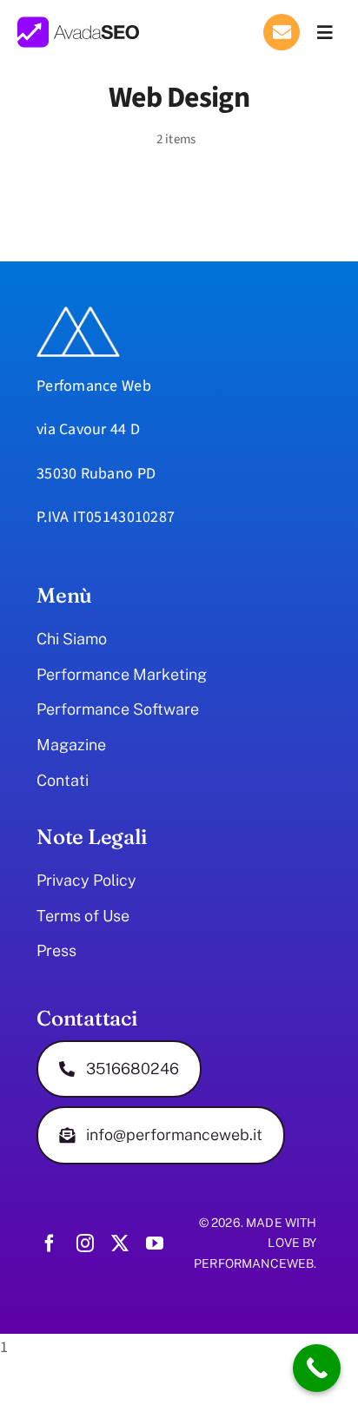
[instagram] (85, 1243)
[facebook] (49, 1243)
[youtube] (154, 1243)
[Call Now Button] (317, 1368)
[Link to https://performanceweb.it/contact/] (281, 32)
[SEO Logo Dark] (78, 24)
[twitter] (120, 1243)
